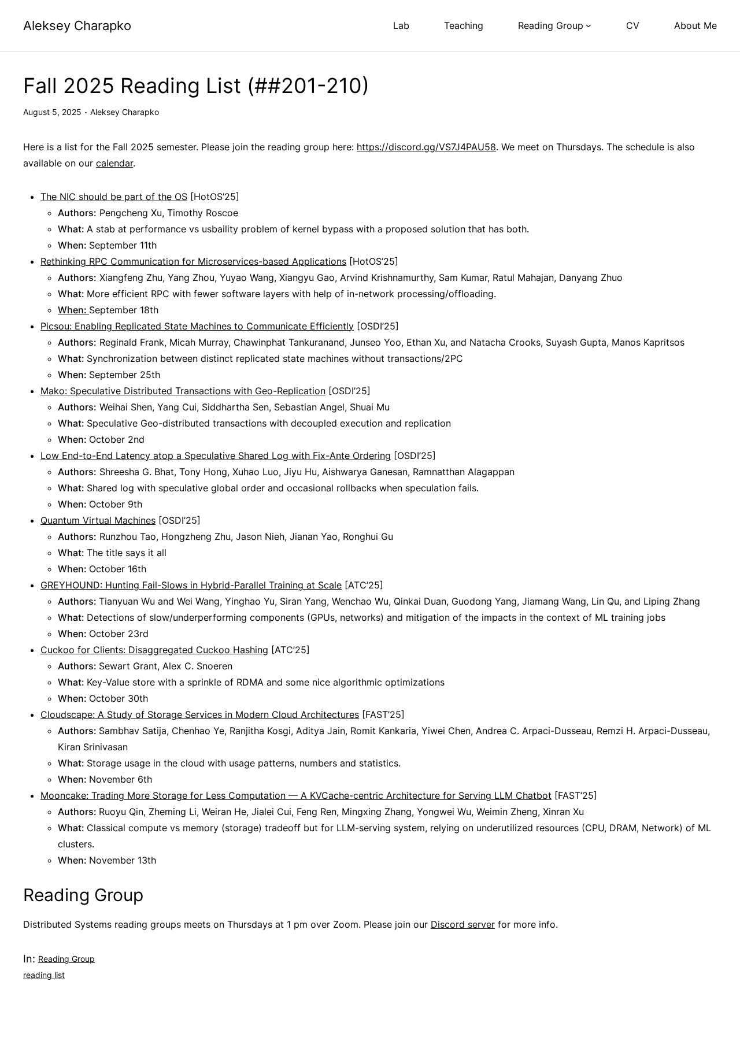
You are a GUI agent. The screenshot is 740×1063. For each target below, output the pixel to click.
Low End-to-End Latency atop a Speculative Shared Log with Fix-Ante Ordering (215, 455)
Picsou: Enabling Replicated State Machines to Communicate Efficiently (197, 326)
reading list (44, 975)
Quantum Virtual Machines (98, 520)
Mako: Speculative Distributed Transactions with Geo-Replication (182, 391)
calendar (114, 163)
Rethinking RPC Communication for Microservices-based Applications (193, 261)
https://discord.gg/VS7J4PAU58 (426, 147)
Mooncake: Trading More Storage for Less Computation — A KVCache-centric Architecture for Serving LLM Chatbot (296, 795)
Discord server (463, 924)
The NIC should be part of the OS (113, 196)
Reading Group (66, 959)
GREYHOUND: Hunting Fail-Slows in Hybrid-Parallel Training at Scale (191, 585)
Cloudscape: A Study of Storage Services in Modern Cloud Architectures (199, 714)
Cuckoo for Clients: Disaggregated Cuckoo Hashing (154, 649)
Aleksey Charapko (77, 25)
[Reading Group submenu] (588, 25)
